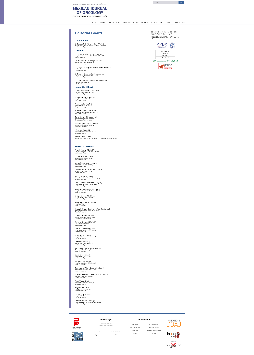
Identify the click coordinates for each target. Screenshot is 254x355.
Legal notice (135, 324)
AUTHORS (145, 22)
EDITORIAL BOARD (114, 22)
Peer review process (154, 327)
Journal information (153, 324)
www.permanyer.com (106, 323)
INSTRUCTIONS (156, 22)
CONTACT (168, 22)
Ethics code (135, 330)
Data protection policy (135, 327)
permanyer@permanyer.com (106, 325)
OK (181, 2)
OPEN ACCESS (179, 22)
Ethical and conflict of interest (154, 330)
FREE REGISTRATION (131, 22)
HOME (94, 22)
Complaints (153, 333)
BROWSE (102, 22)
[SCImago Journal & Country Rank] (165, 61)
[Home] (90, 11)
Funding (135, 333)
